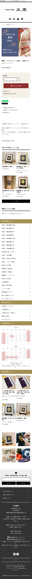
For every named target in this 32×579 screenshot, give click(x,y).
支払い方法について (13, 565)
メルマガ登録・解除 (21, 568)
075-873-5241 (17, 531)
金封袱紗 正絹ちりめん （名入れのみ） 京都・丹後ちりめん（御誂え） (8, 392)
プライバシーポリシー (11, 568)
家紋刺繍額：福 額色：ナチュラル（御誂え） (22, 167)
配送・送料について (22, 565)
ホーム (3, 24)
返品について (6, 91)
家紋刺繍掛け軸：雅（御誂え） (8, 191)
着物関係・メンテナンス (10, 24)
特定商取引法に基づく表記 (9, 93)
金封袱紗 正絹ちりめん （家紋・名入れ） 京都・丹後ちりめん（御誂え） (22, 392)
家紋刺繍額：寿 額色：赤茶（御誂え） (22, 191)
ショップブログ (15, 569)
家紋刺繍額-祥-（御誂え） (8, 166)
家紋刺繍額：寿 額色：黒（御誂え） (9, 419)
